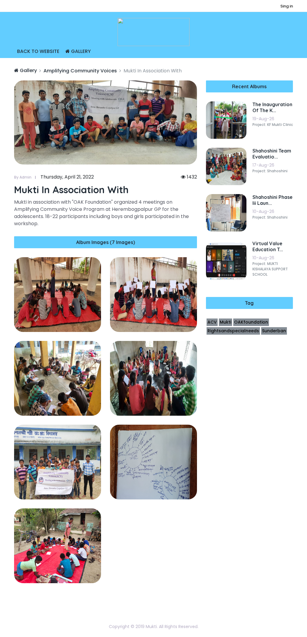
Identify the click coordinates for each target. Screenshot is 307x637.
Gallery (80, 51)
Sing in (286, 6)
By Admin (22, 177)
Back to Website (38, 51)
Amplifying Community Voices (80, 70)
